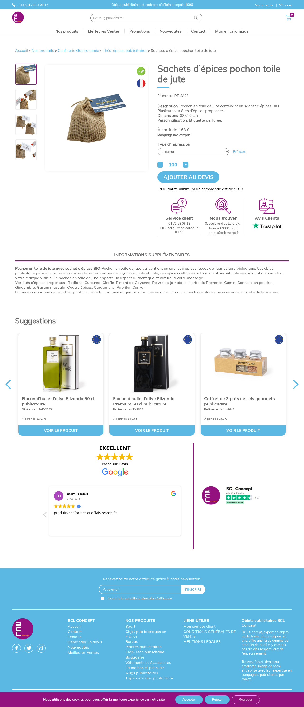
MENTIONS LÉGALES (202, 641)
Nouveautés (78, 647)
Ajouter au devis (188, 177)
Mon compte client (199, 626)
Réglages (246, 699)
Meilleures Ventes (83, 652)
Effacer (239, 151)
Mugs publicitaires (141, 672)
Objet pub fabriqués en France (145, 634)
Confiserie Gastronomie (78, 50)
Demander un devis (85, 642)
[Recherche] (196, 18)
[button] (45, 516)
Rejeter (217, 699)
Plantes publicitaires (143, 646)
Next (296, 384)
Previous (8, 384)
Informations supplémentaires (152, 254)
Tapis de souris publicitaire (149, 678)
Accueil (21, 50)
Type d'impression (174, 144)
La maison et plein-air (144, 667)
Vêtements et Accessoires (148, 662)
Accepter (189, 699)
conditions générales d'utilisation (148, 598)
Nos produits (43, 50)
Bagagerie (134, 657)
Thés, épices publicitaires (125, 50)
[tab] (152, 254)
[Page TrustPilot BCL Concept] (230, 496)
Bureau (131, 641)
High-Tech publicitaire (144, 652)
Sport (130, 626)
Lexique (75, 636)
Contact (75, 631)
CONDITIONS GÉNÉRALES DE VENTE (209, 634)
